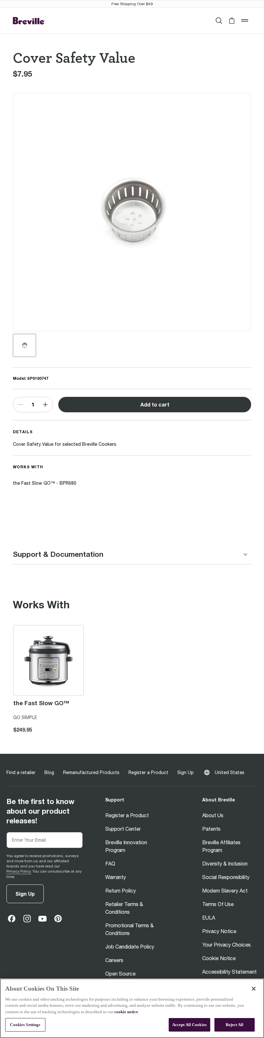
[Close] (254, 989)
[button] (231, 20)
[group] (24, 345)
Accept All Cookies (189, 1024)
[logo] (29, 20)
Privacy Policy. (19, 871)
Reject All (234, 1024)
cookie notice (126, 1011)
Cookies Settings (25, 1024)
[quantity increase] (45, 404)
